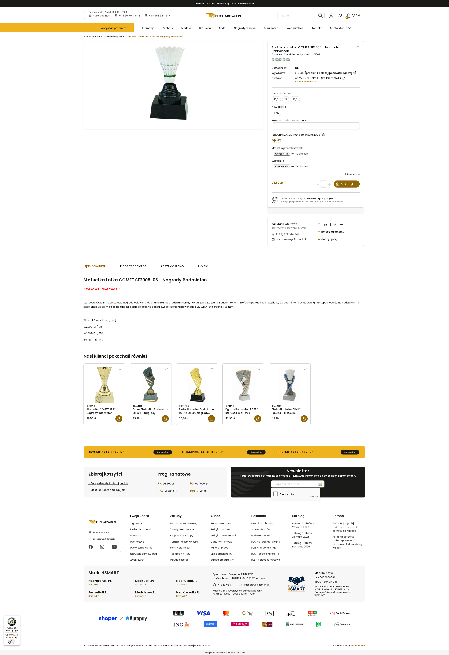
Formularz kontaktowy (183, 523)
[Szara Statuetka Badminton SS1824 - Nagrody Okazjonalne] (151, 384)
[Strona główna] (223, 15)
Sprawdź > (93, 584)
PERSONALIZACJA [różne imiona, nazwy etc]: (298, 134)
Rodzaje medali (260, 535)
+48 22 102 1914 (226, 584)
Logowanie (136, 523)
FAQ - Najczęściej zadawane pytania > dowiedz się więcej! (345, 527)
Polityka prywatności (223, 535)
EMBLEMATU (203, 307)
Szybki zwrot (137, 560)
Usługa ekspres (179, 560)
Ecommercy (358, 645)
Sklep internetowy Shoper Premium (225, 652)
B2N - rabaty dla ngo (263, 547)
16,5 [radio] (276, 99)
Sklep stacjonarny (221, 554)
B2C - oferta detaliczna (265, 541)
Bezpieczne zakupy (181, 535)
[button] (113, 28)
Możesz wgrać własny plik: (287, 148)
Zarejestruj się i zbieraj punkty (109, 483)
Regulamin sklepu (221, 523)
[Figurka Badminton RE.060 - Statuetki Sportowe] (243, 384)
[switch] (11, 642)
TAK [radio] (276, 113)
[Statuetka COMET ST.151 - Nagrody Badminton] (104, 384)
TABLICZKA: (279, 107)
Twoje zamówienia (141, 547)
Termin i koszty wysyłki (184, 541)
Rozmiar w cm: (281, 93)
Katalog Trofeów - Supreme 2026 (303, 544)
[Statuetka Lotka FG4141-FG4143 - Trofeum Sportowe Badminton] (290, 384)
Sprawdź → (162, 452)
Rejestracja (136, 535)
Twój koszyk (137, 541)
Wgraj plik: (278, 161)
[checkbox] (276, 140)
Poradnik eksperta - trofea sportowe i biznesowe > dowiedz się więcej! (347, 542)
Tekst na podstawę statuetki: (289, 120)
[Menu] (18, 618)
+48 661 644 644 (129, 15)
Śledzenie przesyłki (141, 529)
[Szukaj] (320, 16)
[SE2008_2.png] (173, 85)
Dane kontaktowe (221, 541)
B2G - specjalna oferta (265, 554)
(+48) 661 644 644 (288, 234)
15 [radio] (285, 99)
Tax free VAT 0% (180, 554)
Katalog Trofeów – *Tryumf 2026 (303, 525)
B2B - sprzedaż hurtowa (265, 560)
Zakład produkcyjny (222, 560)
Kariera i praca (219, 547)
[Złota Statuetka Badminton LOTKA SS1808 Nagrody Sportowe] (197, 384)
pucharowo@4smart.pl (291, 239)
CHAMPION (290, 54)
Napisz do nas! (101, 15)
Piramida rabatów (262, 523)
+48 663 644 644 (160, 15)
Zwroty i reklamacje (182, 529)
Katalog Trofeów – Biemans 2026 (303, 535)
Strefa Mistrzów (260, 529)
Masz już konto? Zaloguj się (108, 490)
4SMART (110, 573)
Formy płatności (180, 547)
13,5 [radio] (295, 99)
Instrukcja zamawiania (143, 554)
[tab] (101, 267)
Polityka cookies (220, 529)
